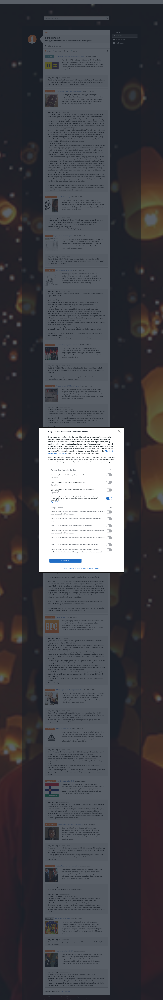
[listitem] (81, 470)
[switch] (109, 474)
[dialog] (81, 500)
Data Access (81, 568)
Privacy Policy (94, 568)
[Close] (120, 432)
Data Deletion (69, 568)
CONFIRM (65, 561)
